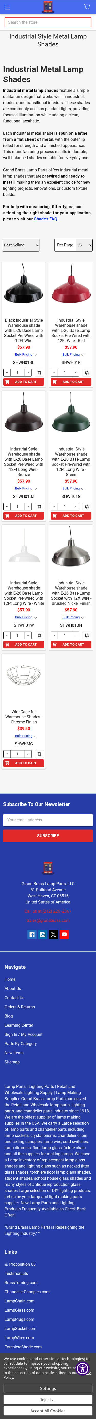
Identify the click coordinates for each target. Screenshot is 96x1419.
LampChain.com (20, 1301)
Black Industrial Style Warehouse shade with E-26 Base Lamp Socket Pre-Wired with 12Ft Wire (23, 330)
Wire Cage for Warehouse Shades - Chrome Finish (23, 716)
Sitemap (12, 1062)
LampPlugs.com (19, 1319)
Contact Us (14, 997)
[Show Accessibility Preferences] (83, 1369)
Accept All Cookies (48, 1411)
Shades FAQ (46, 219)
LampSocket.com (20, 1328)
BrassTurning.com (21, 1282)
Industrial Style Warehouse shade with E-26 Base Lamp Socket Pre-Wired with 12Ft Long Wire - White (23, 593)
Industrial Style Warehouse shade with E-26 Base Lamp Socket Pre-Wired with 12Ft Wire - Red (71, 330)
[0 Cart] (88, 7)
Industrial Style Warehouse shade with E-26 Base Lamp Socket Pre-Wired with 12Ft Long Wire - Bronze (23, 462)
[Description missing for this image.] (23, 283)
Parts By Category (21, 1043)
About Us (13, 988)
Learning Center (19, 1025)
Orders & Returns (20, 1006)
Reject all (48, 1399)
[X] (53, 934)
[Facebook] (32, 934)
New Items (14, 1052)
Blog (9, 1016)
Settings (48, 1388)
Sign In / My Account (23, 1034)
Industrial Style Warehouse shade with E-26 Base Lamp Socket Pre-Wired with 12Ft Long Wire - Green (71, 462)
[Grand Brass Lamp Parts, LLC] (48, 7)
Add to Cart (26, 382)
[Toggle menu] (7, 7)
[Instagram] (42, 934)
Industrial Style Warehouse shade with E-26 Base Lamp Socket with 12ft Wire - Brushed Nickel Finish (71, 593)
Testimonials (16, 1273)
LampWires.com (19, 1337)
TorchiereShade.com (23, 1347)
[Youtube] (64, 934)
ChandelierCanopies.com (27, 1291)
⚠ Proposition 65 (20, 1264)
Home (10, 979)
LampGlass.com (19, 1310)
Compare (39, 372)
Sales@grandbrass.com (48, 920)
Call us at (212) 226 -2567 (48, 911)
